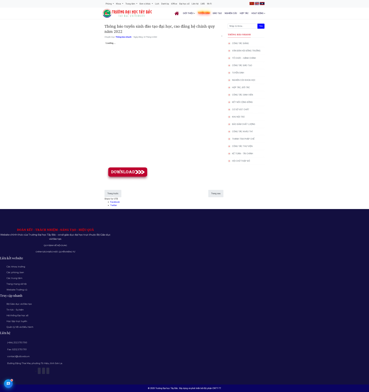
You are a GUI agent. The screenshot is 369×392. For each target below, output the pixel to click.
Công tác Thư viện (242, 146)
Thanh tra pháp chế (243, 139)
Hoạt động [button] (257, 13)
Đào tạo (217, 13)
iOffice (174, 3)
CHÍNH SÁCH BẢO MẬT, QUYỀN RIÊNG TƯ (55, 252)
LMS (203, 3)
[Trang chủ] (177, 13)
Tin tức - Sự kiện (15, 309)
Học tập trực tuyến (16, 321)
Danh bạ (165, 3)
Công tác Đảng (240, 43)
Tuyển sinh (204, 13)
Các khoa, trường (15, 266)
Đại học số (184, 3)
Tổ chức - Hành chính (244, 58)
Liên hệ (195, 3)
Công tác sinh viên (242, 94)
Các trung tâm (14, 278)
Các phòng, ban (15, 272)
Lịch (157, 3)
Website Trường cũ (16, 289)
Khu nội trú (238, 117)
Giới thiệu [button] (188, 13)
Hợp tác (244, 13)
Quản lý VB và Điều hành (19, 327)
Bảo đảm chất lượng (243, 124)
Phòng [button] (109, 3)
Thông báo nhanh (123, 37)
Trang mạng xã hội (16, 284)
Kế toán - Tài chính (242, 153)
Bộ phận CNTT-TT (212, 388)
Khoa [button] (119, 3)
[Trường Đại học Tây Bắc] (127, 13)
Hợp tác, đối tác (241, 87)
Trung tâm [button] (130, 3)
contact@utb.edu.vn (18, 356)
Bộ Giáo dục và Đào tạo (19, 304)
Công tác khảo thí (242, 131)
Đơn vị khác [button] (145, 3)
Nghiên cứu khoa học (243, 80)
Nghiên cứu (231, 13)
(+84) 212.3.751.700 (17, 342)
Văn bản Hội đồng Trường (246, 50)
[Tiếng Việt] (252, 3)
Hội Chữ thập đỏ (241, 161)
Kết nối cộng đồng (242, 102)
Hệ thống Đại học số (17, 315)
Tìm (261, 26)
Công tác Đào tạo (242, 65)
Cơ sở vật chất (240, 109)
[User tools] (221, 36)
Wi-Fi (209, 3)
